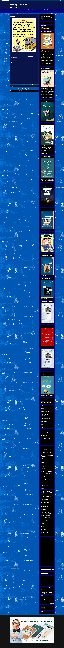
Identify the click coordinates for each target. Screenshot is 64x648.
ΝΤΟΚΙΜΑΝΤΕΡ (43, 429)
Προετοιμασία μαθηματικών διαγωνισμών (47, 443)
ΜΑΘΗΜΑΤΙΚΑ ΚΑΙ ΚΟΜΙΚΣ (45, 506)
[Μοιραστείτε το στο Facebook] (31, 56)
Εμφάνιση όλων (52, 603)
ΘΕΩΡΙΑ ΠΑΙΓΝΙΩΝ (43, 476)
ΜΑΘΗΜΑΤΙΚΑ (43, 442)
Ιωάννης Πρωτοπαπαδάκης (46, 591)
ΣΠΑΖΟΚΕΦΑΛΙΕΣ (15, 57)
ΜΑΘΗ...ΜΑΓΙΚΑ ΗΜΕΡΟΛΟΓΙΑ (45, 411)
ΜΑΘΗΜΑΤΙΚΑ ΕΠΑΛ (44, 520)
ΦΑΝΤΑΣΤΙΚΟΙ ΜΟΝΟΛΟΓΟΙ (45, 449)
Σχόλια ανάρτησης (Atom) (26, 88)
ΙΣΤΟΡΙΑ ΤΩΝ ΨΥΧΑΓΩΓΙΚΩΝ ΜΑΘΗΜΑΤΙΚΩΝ (45, 460)
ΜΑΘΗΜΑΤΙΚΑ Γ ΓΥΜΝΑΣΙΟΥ (45, 518)
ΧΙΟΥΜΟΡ (42, 408)
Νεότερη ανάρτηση (13, 86)
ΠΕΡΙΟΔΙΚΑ (42, 466)
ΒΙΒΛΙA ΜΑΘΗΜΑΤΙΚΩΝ (44, 447)
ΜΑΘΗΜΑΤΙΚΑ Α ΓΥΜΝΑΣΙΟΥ (45, 515)
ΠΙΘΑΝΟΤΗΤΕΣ (43, 488)
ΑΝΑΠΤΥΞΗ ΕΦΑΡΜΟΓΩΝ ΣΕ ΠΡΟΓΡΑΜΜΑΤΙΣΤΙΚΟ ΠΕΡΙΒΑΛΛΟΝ (46, 492)
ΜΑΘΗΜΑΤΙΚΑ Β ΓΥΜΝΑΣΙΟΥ (45, 517)
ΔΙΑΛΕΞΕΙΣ (42, 426)
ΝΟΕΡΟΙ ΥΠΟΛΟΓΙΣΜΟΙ (44, 485)
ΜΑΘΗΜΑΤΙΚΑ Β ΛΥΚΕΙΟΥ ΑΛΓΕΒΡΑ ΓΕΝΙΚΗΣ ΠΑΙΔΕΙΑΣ (46, 468)
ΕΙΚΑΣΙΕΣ (42, 526)
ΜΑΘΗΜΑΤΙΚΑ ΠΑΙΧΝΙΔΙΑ (44, 432)
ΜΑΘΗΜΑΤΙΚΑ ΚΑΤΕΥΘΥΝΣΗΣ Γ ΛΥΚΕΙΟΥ (47, 438)
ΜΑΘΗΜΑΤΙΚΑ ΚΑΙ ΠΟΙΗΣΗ (45, 529)
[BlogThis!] (29, 56)
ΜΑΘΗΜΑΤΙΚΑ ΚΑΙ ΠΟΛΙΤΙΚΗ (45, 531)
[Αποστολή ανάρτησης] (27, 55)
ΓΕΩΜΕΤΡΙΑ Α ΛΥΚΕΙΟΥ (44, 523)
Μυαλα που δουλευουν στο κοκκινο (46, 496)
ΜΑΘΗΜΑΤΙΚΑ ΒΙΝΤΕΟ (44, 421)
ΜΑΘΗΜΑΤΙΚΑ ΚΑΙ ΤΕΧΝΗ (45, 433)
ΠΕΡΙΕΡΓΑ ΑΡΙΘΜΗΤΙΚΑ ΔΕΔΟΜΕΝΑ (46, 452)
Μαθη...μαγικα (44, 595)
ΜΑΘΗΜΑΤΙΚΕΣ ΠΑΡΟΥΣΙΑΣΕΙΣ (45, 534)
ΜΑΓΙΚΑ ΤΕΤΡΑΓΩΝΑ (44, 462)
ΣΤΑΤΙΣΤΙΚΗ (42, 490)
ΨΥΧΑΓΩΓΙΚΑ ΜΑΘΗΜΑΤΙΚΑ (45, 470)
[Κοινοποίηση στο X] (30, 56)
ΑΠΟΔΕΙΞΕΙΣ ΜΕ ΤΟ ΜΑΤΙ (45, 499)
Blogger (38, 646)
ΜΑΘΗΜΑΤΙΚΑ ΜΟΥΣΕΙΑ (44, 532)
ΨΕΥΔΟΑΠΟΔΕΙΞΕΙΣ (44, 474)
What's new (43, 601)
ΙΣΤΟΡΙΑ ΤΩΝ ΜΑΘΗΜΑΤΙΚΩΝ (45, 418)
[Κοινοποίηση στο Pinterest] (32, 56)
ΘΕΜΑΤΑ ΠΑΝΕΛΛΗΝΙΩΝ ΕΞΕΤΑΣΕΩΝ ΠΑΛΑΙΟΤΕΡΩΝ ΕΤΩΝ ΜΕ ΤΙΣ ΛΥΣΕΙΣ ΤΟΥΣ (46, 513)
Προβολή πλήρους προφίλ (48, 17)
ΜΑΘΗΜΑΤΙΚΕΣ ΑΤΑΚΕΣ (44, 435)
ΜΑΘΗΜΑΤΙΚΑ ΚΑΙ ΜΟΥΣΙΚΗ (45, 502)
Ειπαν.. (42, 450)
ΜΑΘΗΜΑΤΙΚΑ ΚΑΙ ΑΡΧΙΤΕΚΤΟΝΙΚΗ (46, 471)
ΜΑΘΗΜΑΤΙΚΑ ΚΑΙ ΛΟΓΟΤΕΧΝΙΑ (46, 473)
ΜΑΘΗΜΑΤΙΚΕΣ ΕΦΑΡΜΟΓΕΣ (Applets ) (47, 504)
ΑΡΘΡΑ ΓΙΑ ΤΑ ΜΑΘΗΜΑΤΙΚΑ (45, 446)
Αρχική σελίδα (23, 86)
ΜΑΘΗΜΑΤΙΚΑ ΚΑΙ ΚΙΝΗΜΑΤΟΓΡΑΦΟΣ (47, 477)
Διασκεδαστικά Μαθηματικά (46, 589)
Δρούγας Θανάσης (48, 16)
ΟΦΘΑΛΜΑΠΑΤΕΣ (43, 487)
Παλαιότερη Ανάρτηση (34, 86)
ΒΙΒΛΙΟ (42, 424)
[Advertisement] (44, 551)
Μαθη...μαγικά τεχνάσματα (45, 479)
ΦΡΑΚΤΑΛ (42, 482)
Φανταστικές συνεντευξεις (44, 440)
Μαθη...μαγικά (18, 4)
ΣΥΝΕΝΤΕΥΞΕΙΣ (43, 509)
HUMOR (42, 427)
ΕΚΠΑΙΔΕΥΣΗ (43, 430)
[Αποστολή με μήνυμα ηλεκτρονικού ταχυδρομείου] (28, 56)
